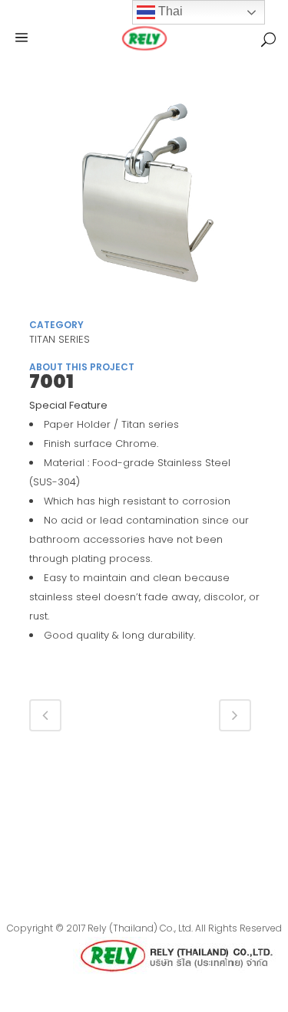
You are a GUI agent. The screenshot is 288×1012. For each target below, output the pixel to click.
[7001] (144, 198)
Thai (169, 11)
